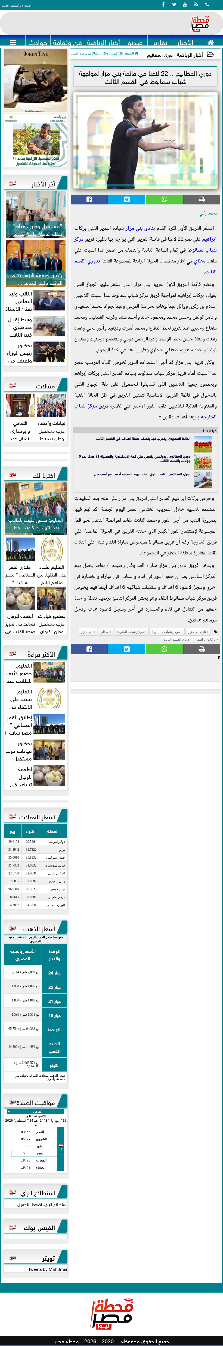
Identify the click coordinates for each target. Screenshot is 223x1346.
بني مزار (134, 228)
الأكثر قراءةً (41, 653)
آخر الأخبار (43, 183)
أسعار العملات (37, 816)
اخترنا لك (44, 474)
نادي (148, 228)
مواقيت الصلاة (36, 1101)
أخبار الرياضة (190, 54)
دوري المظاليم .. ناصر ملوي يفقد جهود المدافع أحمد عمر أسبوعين (142, 473)
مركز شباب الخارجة (130, 632)
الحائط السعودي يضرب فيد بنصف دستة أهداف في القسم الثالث (143, 438)
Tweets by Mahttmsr (47, 1268)
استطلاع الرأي (37, 1192)
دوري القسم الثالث (176, 639)
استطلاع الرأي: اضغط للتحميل (42, 1204)
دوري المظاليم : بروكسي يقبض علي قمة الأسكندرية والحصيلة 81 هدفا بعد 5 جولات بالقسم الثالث (134, 458)
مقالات (45, 385)
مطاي (199, 261)
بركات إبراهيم (206, 639)
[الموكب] (35, 81)
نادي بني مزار (197, 632)
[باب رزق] (35, 140)
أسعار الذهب (39, 927)
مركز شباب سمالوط (166, 632)
